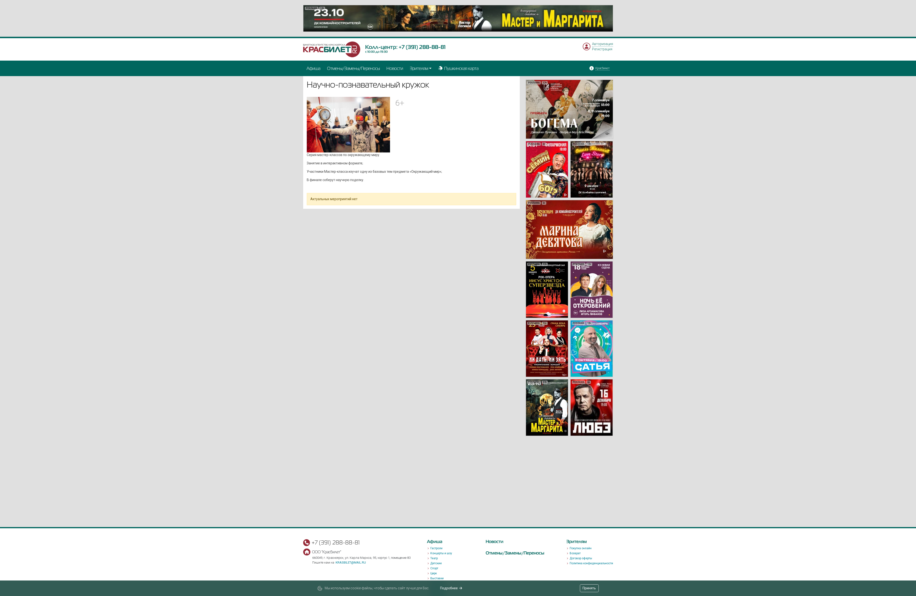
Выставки (437, 578)
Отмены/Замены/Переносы (353, 68)
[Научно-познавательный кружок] (348, 124)
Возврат (575, 553)
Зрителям (419, 68)
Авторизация (602, 44)
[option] (458, 18)
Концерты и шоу (441, 553)
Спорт (434, 568)
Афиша (313, 68)
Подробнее (449, 588)
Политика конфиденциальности (591, 563)
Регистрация (602, 49)
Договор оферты (581, 558)
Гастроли (436, 548)
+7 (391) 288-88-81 (422, 47)
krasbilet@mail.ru (351, 562)
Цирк (433, 573)
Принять (589, 588)
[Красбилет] (331, 49)
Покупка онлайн (581, 548)
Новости (394, 68)
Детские (436, 563)
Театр (434, 558)
